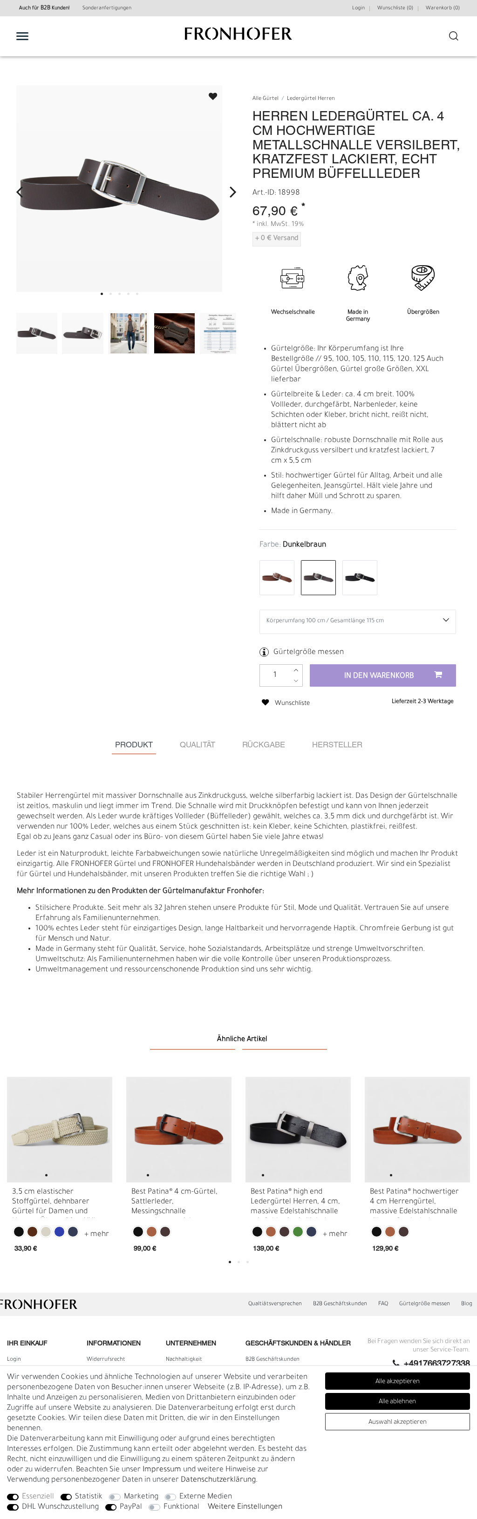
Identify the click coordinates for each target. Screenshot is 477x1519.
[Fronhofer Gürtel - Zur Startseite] (238, 38)
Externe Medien (205, 1497)
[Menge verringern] (296, 680)
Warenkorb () (443, 8)
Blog (466, 1304)
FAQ (383, 1304)
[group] (59, 1129)
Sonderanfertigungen (106, 8)
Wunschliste (208, 93)
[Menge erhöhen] (296, 670)
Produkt (134, 745)
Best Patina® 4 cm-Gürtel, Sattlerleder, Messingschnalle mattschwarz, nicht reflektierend (174, 1203)
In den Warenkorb (379, 676)
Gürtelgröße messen (308, 652)
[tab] (134, 745)
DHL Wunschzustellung (60, 1507)
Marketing (141, 1497)
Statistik (88, 1497)
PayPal (131, 1507)
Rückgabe (263, 745)
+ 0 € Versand (276, 239)
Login (358, 8)
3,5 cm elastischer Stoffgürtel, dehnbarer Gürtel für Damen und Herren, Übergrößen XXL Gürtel (54, 1203)
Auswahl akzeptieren (397, 1422)
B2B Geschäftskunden (340, 1304)
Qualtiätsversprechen (275, 1304)
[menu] (22, 36)
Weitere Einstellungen (245, 1507)
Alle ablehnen (397, 1402)
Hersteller (337, 745)
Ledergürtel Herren (311, 99)
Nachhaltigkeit (184, 1360)
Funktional (181, 1507)
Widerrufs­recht (106, 1360)
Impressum (162, 1470)
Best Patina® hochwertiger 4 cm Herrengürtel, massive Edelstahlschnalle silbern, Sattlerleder (414, 1203)
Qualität (197, 745)
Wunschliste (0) (395, 8)
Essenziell (38, 1497)
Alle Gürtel (265, 99)
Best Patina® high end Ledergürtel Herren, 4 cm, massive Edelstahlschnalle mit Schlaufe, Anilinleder (295, 1203)
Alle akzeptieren (397, 1381)
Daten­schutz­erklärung (218, 1480)
